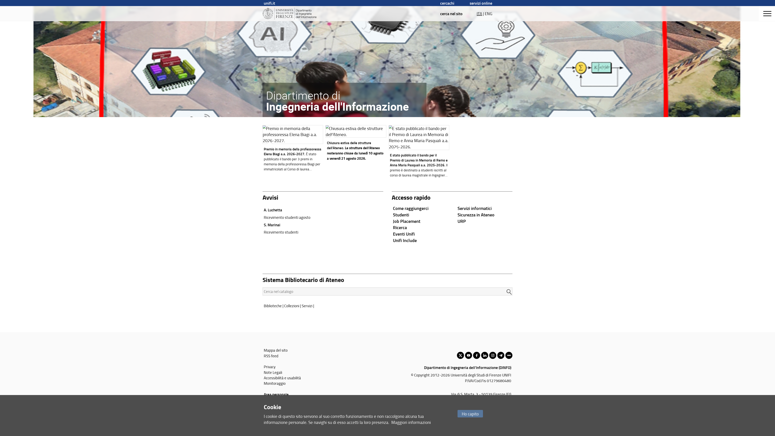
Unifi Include (405, 240)
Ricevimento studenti (281, 232)
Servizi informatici (475, 208)
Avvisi (270, 197)
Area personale (276, 394)
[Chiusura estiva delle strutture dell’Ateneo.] (356, 144)
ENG (488, 13)
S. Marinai (272, 224)
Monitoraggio (275, 383)
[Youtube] (468, 355)
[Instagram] (492, 355)
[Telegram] (500, 355)
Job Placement (406, 221)
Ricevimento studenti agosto (287, 217)
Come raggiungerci (410, 208)
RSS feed (271, 355)
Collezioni (291, 305)
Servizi (307, 305)
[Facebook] (476, 355)
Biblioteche (273, 305)
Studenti (401, 215)
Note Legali (273, 372)
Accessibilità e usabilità (282, 377)
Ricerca (400, 227)
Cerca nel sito (451, 13)
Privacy (269, 366)
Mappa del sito (276, 350)
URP (462, 221)
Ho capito (470, 414)
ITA (479, 13)
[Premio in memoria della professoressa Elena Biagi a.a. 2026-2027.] (293, 149)
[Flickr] (508, 355)
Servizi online (481, 3)
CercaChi (447, 3)
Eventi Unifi (404, 234)
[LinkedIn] (484, 355)
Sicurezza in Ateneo (476, 215)
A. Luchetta (273, 210)
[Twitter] (460, 355)
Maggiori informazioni (411, 422)
